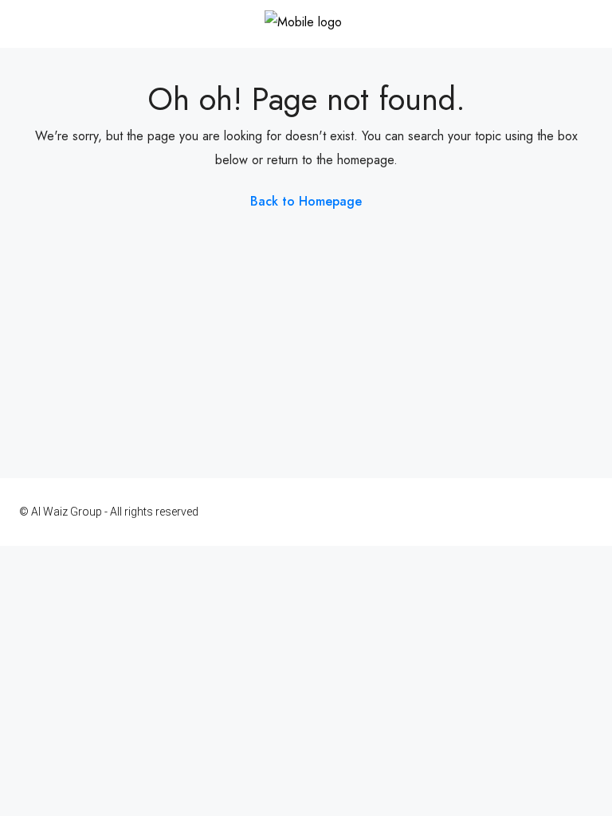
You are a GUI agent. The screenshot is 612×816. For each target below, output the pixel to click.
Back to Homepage (306, 201)
